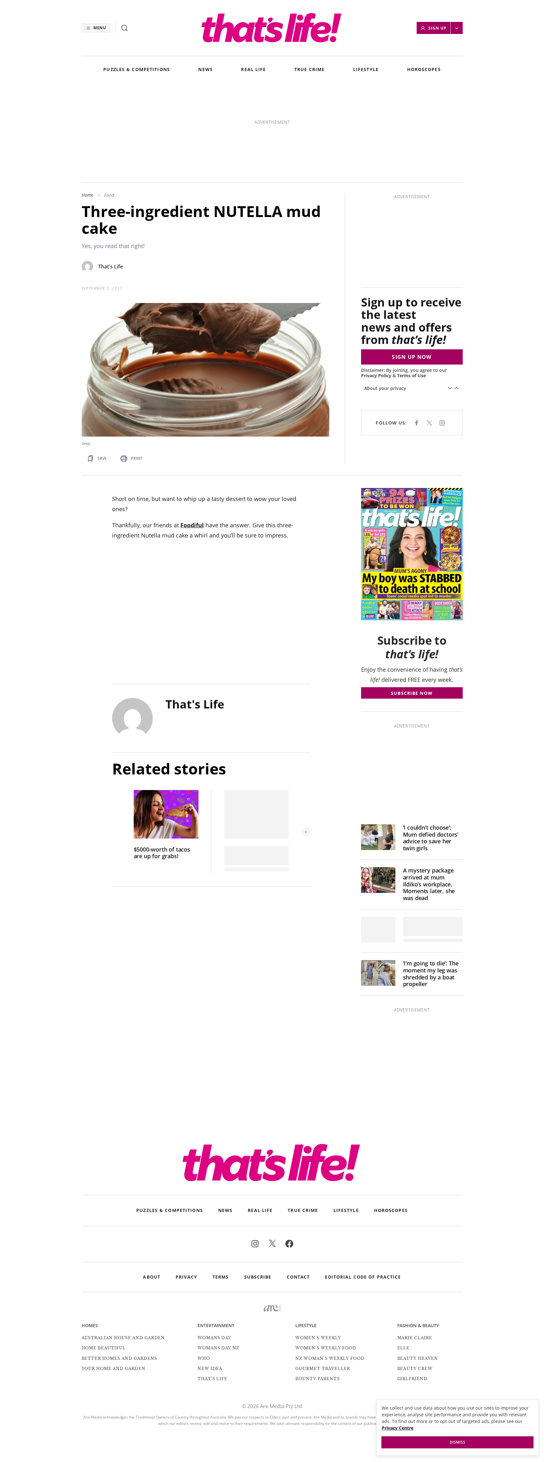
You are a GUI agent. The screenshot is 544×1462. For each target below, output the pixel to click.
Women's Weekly (318, 1337)
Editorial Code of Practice (363, 1277)
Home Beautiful (104, 1348)
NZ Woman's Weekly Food (330, 1358)
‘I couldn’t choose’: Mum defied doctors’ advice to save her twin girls (431, 838)
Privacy (186, 1277)
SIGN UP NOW (411, 356)
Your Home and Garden (113, 1368)
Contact (298, 1277)
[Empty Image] (378, 930)
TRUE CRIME (309, 69)
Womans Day (215, 1337)
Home (87, 195)
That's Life (110, 267)
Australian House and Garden (123, 1337)
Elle (403, 1348)
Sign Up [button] (437, 28)
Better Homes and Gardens (119, 1358)
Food (109, 195)
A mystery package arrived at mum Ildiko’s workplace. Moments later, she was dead (429, 884)
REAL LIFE (253, 69)
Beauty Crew (415, 1368)
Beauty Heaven (417, 1358)
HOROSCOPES (424, 69)
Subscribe (258, 1277)
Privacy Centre (397, 1428)
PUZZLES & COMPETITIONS (136, 69)
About (151, 1277)
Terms (220, 1277)
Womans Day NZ (218, 1348)
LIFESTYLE (366, 69)
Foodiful (192, 525)
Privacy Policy (376, 375)
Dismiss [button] (457, 1442)
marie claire (415, 1337)
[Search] (124, 28)
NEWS (205, 69)
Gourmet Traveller (322, 1368)
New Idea (210, 1368)
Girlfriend (412, 1378)
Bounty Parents (317, 1378)
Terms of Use (411, 375)
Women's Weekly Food (325, 1348)
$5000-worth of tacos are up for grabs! (162, 853)
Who (204, 1358)
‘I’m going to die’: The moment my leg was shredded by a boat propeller (431, 973)
